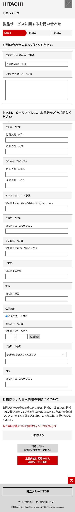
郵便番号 (14, 323)
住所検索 (34, 336)
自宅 (25, 316)
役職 (7, 286)
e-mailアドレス (17, 195)
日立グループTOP (37, 491)
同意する (38, 435)
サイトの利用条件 (25, 501)
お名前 (13, 127)
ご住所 (13, 346)
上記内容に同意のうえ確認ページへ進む (37, 460)
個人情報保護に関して (45, 501)
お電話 (13, 218)
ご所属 (8, 263)
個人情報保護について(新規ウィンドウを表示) (28, 426)
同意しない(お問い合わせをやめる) (37, 448)
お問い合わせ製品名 (19, 55)
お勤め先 (14, 240)
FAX (7, 371)
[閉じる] (68, 4)
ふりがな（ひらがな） (16, 161)
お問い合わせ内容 (18, 73)
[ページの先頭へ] (71, 480)
